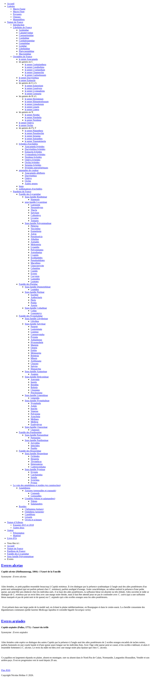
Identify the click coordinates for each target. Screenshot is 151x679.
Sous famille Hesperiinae (36, 453)
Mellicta (34, 422)
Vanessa (34, 411)
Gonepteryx (36, 313)
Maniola (34, 345)
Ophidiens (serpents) (34, 511)
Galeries (11, 6)
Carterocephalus (38, 467)
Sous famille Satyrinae (35, 324)
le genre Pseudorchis (34, 133)
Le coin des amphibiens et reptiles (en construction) (37, 485)
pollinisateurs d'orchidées (30, 189)
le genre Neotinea (33, 120)
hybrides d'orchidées (28, 144)
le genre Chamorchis (34, 72)
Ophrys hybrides (32, 160)
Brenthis (34, 384)
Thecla (34, 210)
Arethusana (36, 361)
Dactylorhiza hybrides (35, 149)
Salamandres (36, 504)
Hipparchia (36, 369)
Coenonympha (37, 334)
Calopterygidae (26, 32)
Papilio (34, 448)
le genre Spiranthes (33, 138)
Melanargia (36, 353)
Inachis (34, 408)
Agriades (35, 242)
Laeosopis (35, 204)
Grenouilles (36, 496)
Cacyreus (35, 276)
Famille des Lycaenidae (30, 194)
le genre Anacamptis (28, 59)
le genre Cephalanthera (35, 64)
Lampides (35, 279)
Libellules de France (22, 27)
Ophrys (28, 178)
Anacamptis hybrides (34, 146)
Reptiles (22, 506)
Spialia (34, 477)
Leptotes (35, 281)
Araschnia (35, 416)
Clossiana (35, 390)
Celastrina (35, 268)
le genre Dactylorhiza (29, 77)
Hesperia (35, 459)
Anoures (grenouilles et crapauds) (40, 490)
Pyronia (34, 337)
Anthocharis (36, 297)
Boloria (34, 387)
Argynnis (35, 379)
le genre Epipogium (34, 85)
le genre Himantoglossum (37, 101)
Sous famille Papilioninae (36, 440)
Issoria (34, 382)
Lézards (28, 517)
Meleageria (36, 244)
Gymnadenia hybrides (35, 154)
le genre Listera (32, 109)
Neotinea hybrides (33, 157)
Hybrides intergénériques (36, 167)
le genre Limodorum (34, 104)
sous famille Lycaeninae (36, 202)
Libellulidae (24, 48)
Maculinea (35, 263)
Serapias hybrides (33, 165)
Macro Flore (18, 11)
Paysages (17, 14)
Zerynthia (35, 443)
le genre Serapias (33, 136)
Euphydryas (36, 424)
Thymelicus (36, 461)
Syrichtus (35, 480)
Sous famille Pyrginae (35, 469)
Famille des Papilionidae (30, 432)
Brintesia (35, 355)
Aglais (34, 406)
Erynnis (34, 472)
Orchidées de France (22, 56)
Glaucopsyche (37, 265)
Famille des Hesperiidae (30, 451)
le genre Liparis (32, 107)
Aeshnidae (24, 30)
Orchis (28, 181)
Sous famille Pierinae (34, 292)
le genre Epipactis (27, 80)
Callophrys (36, 215)
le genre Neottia (32, 115)
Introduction (18, 25)
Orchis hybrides (32, 162)
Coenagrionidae (26, 35)
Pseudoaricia (36, 236)
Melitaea (35, 419)
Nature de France (15, 22)
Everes (34, 273)
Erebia (34, 350)
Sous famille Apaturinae (36, 371)
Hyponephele (37, 342)
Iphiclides (35, 445)
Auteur (10, 530)
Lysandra (35, 247)
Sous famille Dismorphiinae (38, 287)
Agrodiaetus (36, 252)
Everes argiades (13, 621)
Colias (34, 310)
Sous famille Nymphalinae (37, 400)
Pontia (34, 302)
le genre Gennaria (33, 93)
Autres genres (31, 183)
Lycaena (34, 218)
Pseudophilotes (38, 260)
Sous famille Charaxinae (36, 427)
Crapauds (35, 493)
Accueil (10, 3)
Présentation (18, 533)
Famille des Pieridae (28, 284)
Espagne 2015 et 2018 (23, 525)
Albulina (35, 239)
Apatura (34, 374)
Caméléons (30, 514)
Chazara (34, 363)
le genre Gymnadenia (35, 91)
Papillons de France (22, 191)
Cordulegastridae (27, 40)
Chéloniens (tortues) (34, 509)
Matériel (17, 535)
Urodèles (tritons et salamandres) (40, 498)
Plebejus (34, 226)
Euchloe (34, 294)
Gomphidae (24, 43)
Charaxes (35, 429)
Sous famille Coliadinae (36, 308)
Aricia (33, 234)
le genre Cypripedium (35, 70)
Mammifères (19, 19)
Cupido (34, 271)
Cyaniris (34, 255)
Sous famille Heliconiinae (37, 377)
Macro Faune (19, 9)
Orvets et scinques (33, 519)
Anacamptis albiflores (35, 173)
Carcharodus (36, 474)
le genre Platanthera (34, 130)
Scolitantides (36, 257)
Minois (34, 358)
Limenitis (35, 398)
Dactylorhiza (31, 175)
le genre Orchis (26, 125)
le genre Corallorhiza (34, 67)
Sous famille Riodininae (36, 197)
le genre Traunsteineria (35, 141)
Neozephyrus (37, 207)
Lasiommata (36, 329)
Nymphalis (36, 403)
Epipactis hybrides (33, 152)
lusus (21, 186)
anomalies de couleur (28, 170)
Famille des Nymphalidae (31, 316)
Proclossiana (36, 392)
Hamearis (35, 199)
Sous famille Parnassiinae (36, 435)
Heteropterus (37, 464)
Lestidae (23, 46)
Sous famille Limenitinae (36, 395)
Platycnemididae (26, 51)
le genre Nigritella (33, 117)
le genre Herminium (34, 99)
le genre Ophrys (26, 122)
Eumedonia (36, 231)
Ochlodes (35, 456)
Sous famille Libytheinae (36, 318)
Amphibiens (24, 488)
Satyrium (35, 212)
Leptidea (35, 289)
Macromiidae (25, 54)
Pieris (33, 300)
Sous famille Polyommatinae (38, 223)
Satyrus (34, 366)
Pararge (34, 326)
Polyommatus (37, 249)
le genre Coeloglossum (35, 75)
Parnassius (35, 437)
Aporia (34, 305)
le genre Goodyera (33, 88)
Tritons (34, 501)
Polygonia (35, 414)
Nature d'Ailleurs (15, 522)
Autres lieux (18, 527)
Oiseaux (17, 17)
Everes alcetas (12, 565)
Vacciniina (35, 228)
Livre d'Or (12, 538)
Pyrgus (34, 482)
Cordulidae (24, 38)
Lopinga (34, 332)
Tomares (35, 220)
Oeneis (34, 347)
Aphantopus (36, 339)
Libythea (35, 321)
